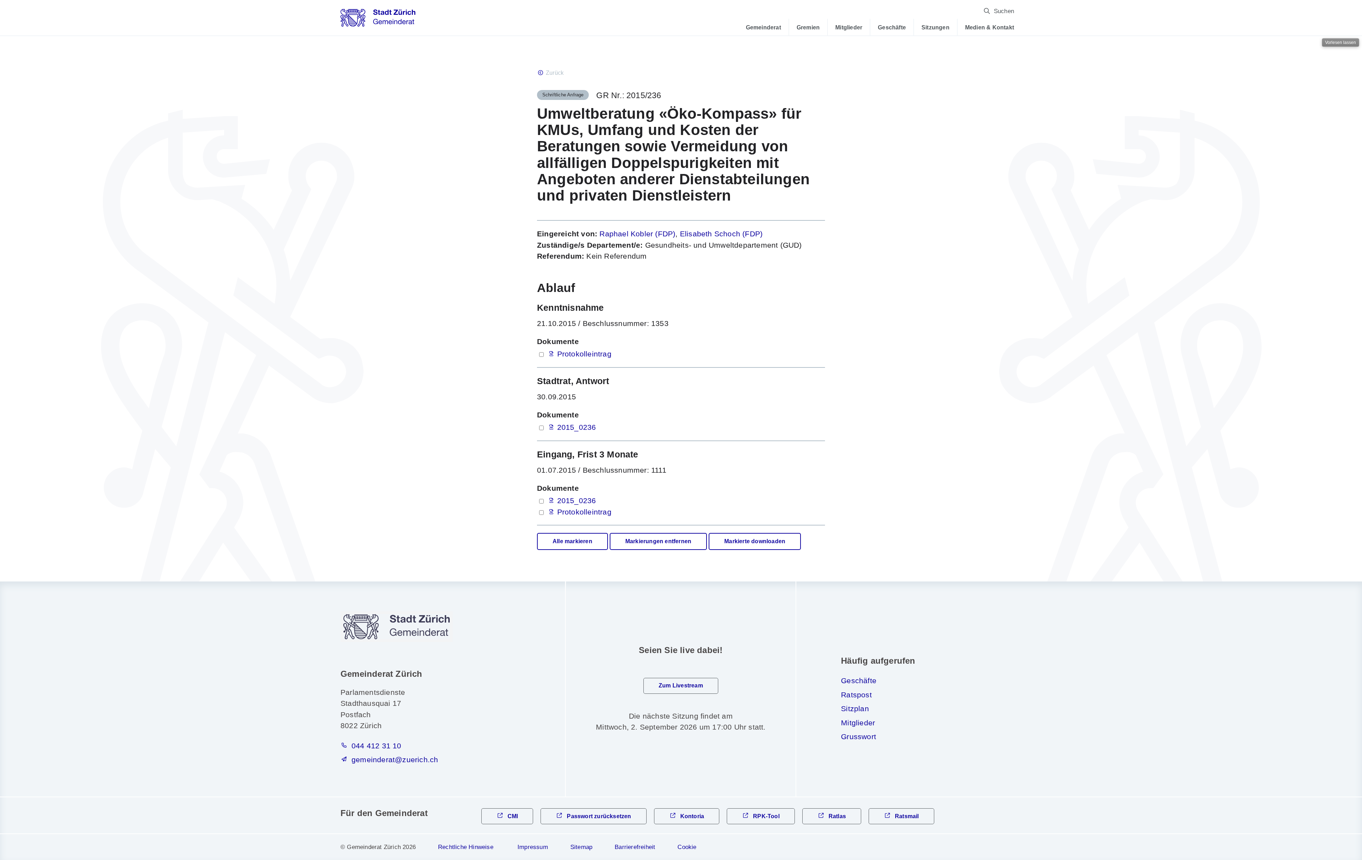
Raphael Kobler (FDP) (637, 234)
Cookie (686, 847)
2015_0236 (576, 427)
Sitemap (581, 847)
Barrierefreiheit (635, 847)
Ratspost (856, 695)
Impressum (532, 847)
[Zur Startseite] (377, 20)
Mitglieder (848, 27)
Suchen (1004, 11)
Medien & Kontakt (989, 27)
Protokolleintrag (584, 354)
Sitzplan (855, 708)
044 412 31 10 (376, 746)
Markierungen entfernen (658, 541)
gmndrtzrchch (394, 759)
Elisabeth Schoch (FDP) (721, 234)
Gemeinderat (763, 27)
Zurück (555, 73)
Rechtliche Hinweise (465, 847)
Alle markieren (572, 541)
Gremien (808, 27)
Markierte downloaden (754, 541)
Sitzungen (935, 27)
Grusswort (858, 736)
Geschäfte (892, 27)
